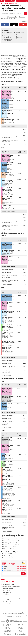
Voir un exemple (21, 566)
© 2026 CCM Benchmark (14, 618)
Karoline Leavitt (6, 592)
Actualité (5, 566)
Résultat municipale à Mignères (10, 547)
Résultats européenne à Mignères (11, 545)
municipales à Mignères (15, 74)
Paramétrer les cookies (16, 615)
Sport (4, 568)
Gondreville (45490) (11, 18)
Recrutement (21, 613)
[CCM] (20, 625)
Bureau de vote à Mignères (9, 537)
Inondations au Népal (8, 584)
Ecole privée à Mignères (8, 556)
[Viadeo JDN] (20, 631)
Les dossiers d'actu (8, 570)
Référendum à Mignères (8, 549)
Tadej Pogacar (6, 590)
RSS (17, 613)
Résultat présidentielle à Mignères (11, 541)
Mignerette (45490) (12, 17)
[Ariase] (7, 634)
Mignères (17, 36)
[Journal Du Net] (7, 628)
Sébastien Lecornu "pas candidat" (11, 586)
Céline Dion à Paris (7, 602)
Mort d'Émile (5, 594)
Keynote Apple (6, 604)
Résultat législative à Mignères (10, 543)
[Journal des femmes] (7, 625)
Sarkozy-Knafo (6, 596)
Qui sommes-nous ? (5, 612)
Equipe (12, 612)
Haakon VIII (5, 600)
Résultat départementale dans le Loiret (12, 539)
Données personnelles (6, 615)
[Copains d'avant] (7, 631)
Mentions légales (10, 616)
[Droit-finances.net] (20, 628)
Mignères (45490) (7, 554)
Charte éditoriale (18, 612)
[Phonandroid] (20, 634)
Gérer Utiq (24, 615)
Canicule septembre (7, 588)
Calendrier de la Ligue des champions (12, 598)
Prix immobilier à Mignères (9, 557)
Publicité (25, 612)
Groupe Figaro (18, 616)
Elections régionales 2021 (10, 3)
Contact (5, 613)
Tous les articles (11, 613)
